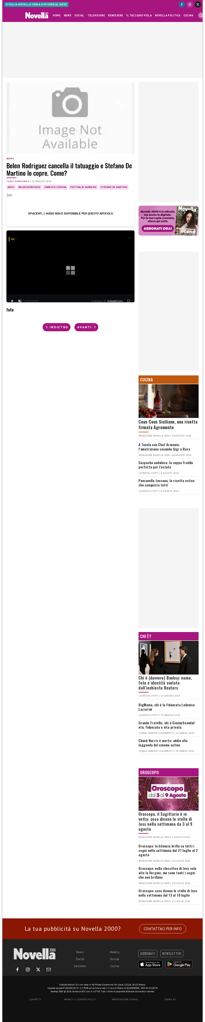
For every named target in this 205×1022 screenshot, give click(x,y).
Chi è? (145, 636)
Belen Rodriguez (29, 187)
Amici (11, 187)
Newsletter (171, 953)
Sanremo (80, 966)
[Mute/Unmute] (19, 301)
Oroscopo (149, 772)
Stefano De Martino (113, 187)
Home (57, 15)
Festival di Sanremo (83, 187)
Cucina (188, 15)
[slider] (31, 301)
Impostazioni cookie (125, 999)
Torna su (170, 999)
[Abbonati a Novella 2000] (169, 221)
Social (79, 15)
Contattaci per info (163, 928)
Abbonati (147, 953)
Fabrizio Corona (55, 187)
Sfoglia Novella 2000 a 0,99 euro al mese (36, 4)
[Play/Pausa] (12, 301)
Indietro (58, 327)
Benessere (115, 15)
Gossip (114, 959)
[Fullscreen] (128, 301)
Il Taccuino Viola (139, 15)
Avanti (85, 327)
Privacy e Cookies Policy (80, 999)
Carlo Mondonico (18, 181)
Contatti (35, 999)
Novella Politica (167, 15)
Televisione (96, 15)
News (67, 15)
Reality (115, 952)
